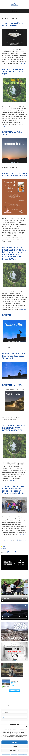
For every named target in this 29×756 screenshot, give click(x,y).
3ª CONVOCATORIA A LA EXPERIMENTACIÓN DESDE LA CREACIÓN (14, 428)
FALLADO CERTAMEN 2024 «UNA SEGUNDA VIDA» (12, 71)
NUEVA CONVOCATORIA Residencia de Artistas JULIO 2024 (14, 356)
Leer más (22, 63)
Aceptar (14, 742)
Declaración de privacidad (16, 754)
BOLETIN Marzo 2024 (12, 385)
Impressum (24, 754)
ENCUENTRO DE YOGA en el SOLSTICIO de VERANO (14, 174)
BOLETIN (6, 315)
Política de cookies (6, 754)
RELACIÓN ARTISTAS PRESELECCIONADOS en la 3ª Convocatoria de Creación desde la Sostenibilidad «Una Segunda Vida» (14, 253)
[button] (27, 727)
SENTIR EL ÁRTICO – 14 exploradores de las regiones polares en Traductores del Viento (13, 489)
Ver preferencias (14, 750)
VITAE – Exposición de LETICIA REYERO (12, 24)
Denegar (14, 746)
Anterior (5, 540)
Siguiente (22, 540)
